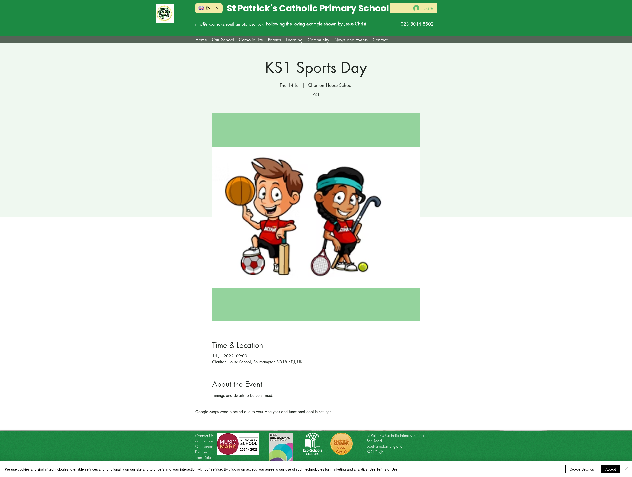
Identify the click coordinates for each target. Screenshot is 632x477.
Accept (610, 469)
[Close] (626, 469)
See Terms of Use (383, 469)
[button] (251, 39)
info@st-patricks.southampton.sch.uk (229, 24)
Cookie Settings (582, 469)
